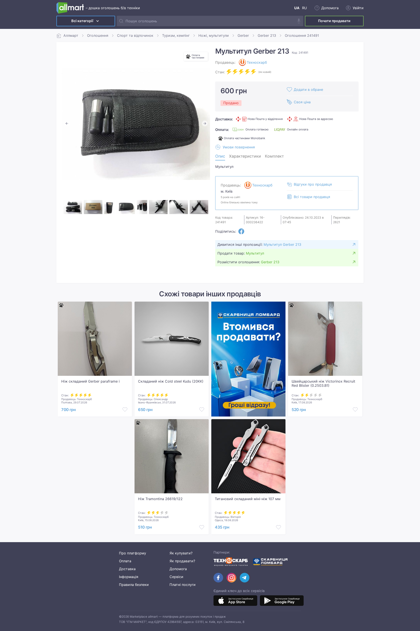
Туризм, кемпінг (176, 35)
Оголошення (97, 35)
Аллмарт (70, 35)
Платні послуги (183, 584)
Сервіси (176, 577)
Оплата (125, 561)
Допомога (178, 569)
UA (296, 8)
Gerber (243, 35)
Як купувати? (181, 553)
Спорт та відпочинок (135, 35)
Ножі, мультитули (213, 35)
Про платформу (132, 553)
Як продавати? (182, 561)
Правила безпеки (134, 584)
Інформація (128, 577)
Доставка (127, 569)
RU (304, 8)
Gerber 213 (267, 35)
